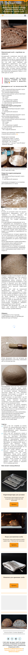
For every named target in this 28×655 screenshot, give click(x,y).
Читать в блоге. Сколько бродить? (14, 632)
